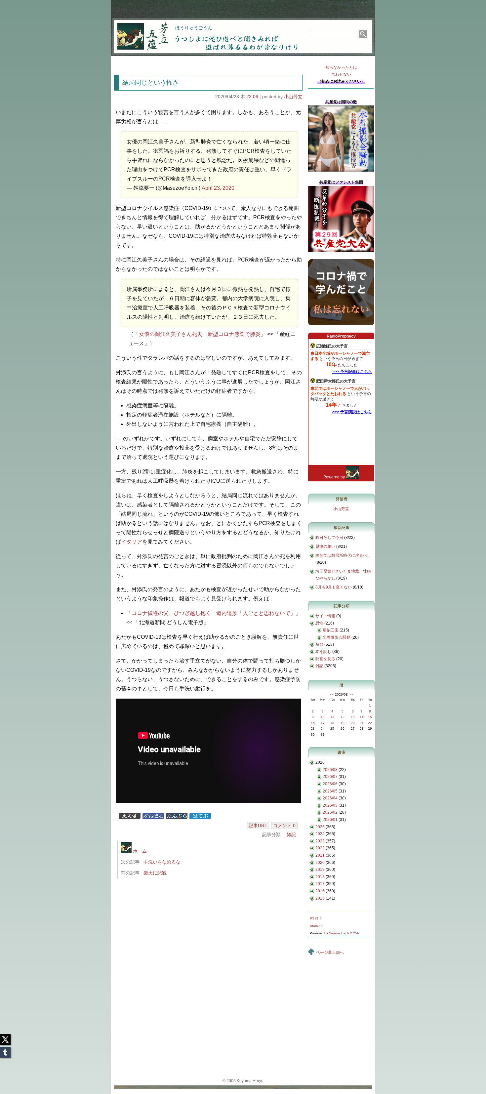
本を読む (323, 651)
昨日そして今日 (329, 537)
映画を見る (325, 659)
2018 (320, 876)
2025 (320, 827)
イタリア (131, 542)
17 (323, 723)
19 (342, 723)
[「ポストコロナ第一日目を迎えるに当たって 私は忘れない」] (341, 324)
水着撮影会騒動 (336, 637)
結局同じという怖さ (150, 82)
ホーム (139, 851)
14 (362, 717)
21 (362, 723)
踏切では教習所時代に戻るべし (343, 555)
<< (332, 694)
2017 (320, 883)
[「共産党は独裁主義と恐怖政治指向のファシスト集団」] (341, 250)
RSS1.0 (316, 918)
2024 (320, 833)
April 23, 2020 (218, 188)
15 (370, 717)
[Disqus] (209, 972)
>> (351, 694)
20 (353, 723)
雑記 (291, 834)
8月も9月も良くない (333, 587)
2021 (320, 855)
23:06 (252, 96)
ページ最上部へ (330, 952)
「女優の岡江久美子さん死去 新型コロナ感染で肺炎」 (200, 334)
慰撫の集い (325, 546)
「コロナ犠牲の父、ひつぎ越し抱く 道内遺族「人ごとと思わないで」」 (213, 613)
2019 (320, 869)
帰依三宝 (331, 630)
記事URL (258, 825)
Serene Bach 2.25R (344, 933)
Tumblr (5, 1050)
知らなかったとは (341, 71)
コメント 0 (284, 825)
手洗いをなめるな (162, 862)
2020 (320, 862)
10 (323, 717)
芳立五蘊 (138, 32)
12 (342, 717)
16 (313, 723)
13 (353, 717)
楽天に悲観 (155, 872)
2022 (320, 848)
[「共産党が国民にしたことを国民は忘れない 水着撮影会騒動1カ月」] (341, 170)
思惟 (319, 623)
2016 (320, 891)
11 (332, 717)
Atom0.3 (316, 926)
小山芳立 (293, 96)
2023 (320, 841)
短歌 (319, 644)
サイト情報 (325, 616)
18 (332, 723)
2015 (320, 898)
